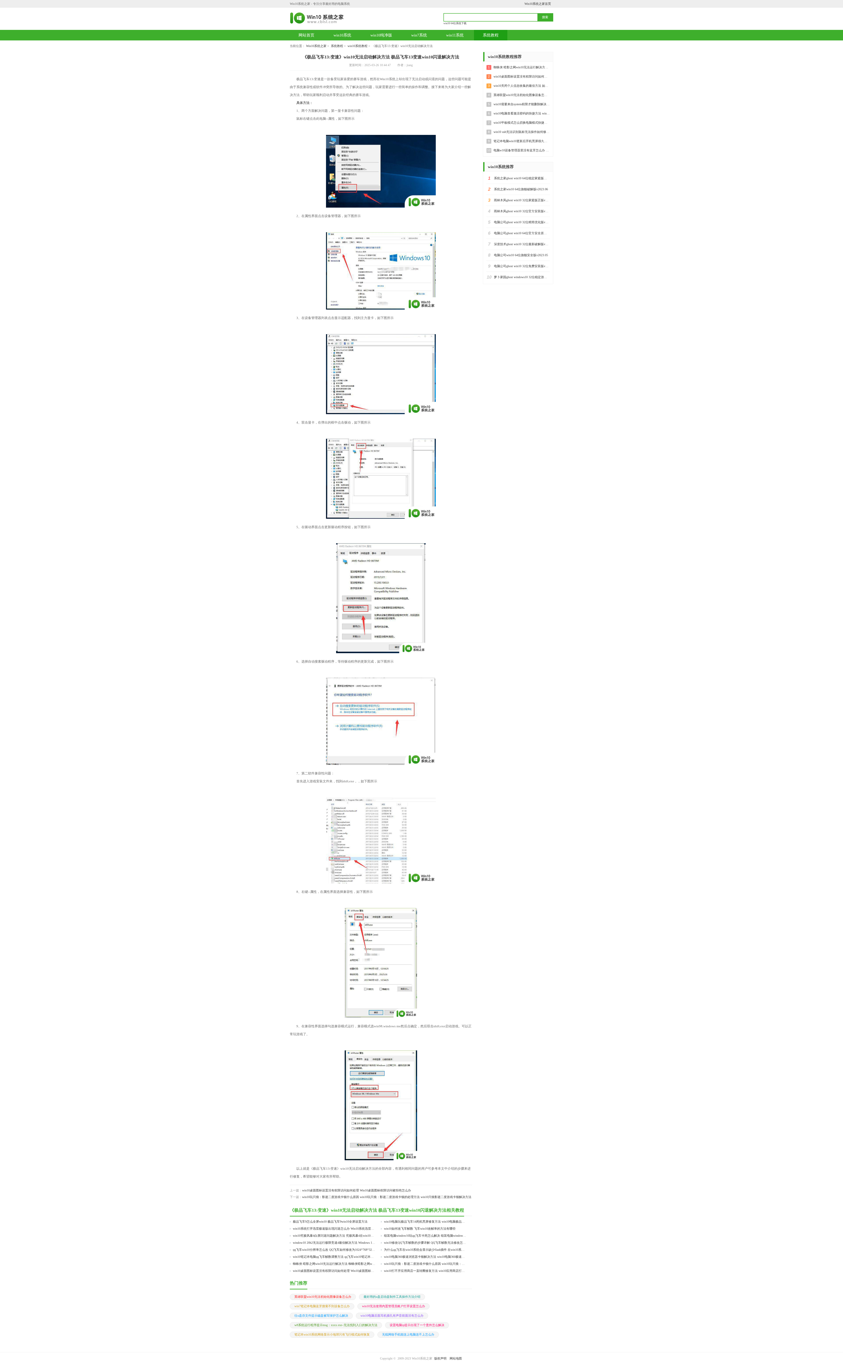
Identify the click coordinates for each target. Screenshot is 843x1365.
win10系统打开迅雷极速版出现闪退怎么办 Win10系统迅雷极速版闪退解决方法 (334, 1228)
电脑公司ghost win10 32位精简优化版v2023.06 (522, 222)
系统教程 (491, 35)
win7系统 (419, 35)
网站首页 (306, 35)
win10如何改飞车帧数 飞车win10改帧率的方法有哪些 (420, 1228)
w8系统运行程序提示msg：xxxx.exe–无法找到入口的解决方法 (335, 1325)
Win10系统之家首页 (537, 3)
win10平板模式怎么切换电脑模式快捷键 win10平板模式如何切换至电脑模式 (522, 122)
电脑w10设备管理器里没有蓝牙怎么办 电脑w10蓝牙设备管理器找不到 (522, 150)
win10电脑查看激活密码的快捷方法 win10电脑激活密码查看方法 (522, 113)
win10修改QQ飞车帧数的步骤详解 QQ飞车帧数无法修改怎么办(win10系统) (425, 1242)
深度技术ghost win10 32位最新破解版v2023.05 (522, 244)
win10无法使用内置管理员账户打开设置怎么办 (393, 1306)
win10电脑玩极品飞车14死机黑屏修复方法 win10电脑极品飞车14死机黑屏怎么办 (425, 1221)
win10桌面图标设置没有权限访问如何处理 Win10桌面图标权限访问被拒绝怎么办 (356, 1190)
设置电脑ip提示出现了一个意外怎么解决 (417, 1325)
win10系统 (342, 35)
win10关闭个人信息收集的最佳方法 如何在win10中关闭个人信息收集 (522, 85)
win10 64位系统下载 (455, 23)
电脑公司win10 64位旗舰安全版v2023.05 (521, 255)
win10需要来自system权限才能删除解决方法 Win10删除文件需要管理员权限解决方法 (522, 104)
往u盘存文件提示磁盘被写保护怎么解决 (321, 1315)
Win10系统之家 (316, 46)
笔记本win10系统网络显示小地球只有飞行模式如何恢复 (332, 1334)
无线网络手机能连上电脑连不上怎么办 (408, 1334)
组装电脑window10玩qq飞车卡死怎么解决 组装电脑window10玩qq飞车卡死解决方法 (425, 1235)
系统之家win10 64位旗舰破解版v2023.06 (521, 189)
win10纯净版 (381, 35)
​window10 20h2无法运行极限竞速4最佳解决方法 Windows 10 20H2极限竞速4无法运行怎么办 (334, 1242)
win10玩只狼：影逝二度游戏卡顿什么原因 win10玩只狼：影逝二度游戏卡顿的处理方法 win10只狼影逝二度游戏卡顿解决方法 (386, 1197)
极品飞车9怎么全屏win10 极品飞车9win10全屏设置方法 (330, 1221)
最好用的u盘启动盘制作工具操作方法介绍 (392, 1296)
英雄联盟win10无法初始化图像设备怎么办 (322, 1296)
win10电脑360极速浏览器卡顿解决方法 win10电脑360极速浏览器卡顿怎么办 (425, 1256)
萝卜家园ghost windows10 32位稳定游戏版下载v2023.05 (522, 277)
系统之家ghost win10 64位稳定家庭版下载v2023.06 (522, 178)
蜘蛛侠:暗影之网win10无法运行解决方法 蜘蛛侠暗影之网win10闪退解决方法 (334, 1263)
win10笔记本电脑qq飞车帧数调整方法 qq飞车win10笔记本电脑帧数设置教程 (334, 1256)
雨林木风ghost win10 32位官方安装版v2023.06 (522, 211)
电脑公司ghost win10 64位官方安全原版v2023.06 (522, 233)
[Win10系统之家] (319, 18)
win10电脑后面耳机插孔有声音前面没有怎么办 (391, 1315)
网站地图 (456, 1358)
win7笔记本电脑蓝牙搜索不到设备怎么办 (322, 1306)
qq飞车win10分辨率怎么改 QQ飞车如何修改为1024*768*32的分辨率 (334, 1249)
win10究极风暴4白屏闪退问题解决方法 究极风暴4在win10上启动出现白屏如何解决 (334, 1235)
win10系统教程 (357, 46)
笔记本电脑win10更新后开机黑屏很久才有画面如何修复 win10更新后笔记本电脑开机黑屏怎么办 (522, 141)
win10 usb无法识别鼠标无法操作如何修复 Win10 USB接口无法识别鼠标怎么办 (522, 132)
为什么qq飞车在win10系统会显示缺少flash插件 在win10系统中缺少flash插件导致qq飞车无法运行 (425, 1249)
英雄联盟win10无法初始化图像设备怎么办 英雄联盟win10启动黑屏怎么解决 (522, 95)
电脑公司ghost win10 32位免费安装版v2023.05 (522, 266)
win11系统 (455, 35)
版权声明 (440, 1358)
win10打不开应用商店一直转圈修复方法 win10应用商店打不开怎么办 (425, 1271)
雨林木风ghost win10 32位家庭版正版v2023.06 (522, 200)
